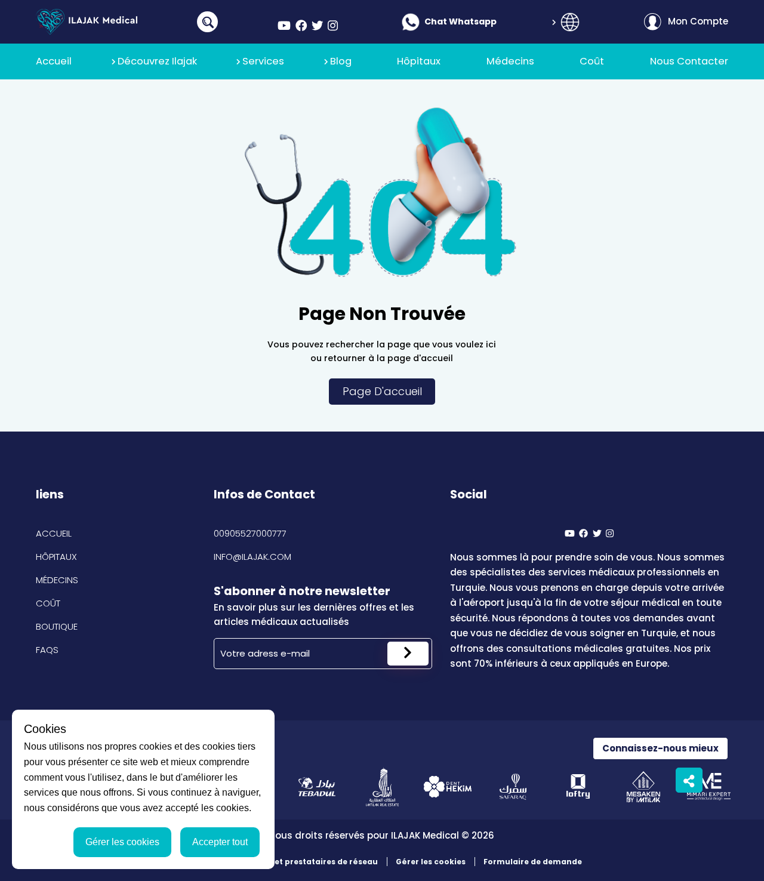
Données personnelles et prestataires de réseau (280, 862)
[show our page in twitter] (318, 26)
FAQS (47, 649)
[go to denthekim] (447, 786)
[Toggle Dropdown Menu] (570, 22)
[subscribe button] (408, 654)
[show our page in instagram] (333, 26)
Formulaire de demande (532, 862)
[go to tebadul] (316, 786)
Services (263, 61)
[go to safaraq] (513, 786)
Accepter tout (220, 842)
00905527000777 (250, 533)
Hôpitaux (56, 556)
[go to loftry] (578, 786)
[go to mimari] (708, 786)
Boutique (57, 626)
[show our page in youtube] (284, 26)
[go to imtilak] (382, 786)
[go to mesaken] (643, 786)
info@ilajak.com (252, 556)
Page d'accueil (382, 391)
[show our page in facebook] (301, 26)
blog (341, 61)
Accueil (54, 533)
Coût (48, 603)
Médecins (57, 580)
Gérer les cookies (431, 862)
